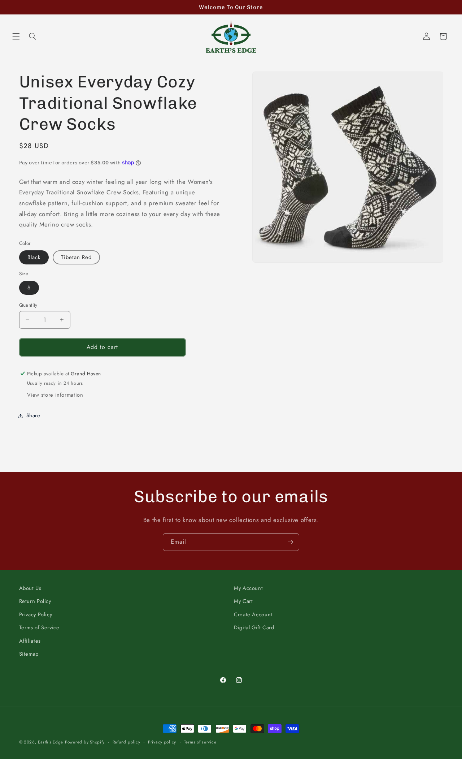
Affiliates (30, 641)
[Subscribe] (290, 542)
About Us (30, 588)
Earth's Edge (50, 742)
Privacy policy (162, 742)
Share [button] (33, 415)
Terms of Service (39, 627)
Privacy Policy (35, 614)
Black (33, 257)
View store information (55, 395)
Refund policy (126, 742)
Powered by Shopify (85, 742)
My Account (248, 588)
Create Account (253, 614)
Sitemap (29, 654)
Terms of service (200, 742)
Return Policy (35, 601)
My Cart (243, 601)
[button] (16, 36)
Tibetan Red (76, 257)
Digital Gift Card (254, 627)
